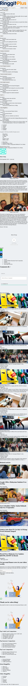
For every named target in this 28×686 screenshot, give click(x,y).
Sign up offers (3, 15)
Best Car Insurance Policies (8, 644)
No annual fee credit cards (5, 18)
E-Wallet (4, 136)
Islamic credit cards (4, 29)
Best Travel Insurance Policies (9, 647)
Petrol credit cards (3, 25)
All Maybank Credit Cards (8, 636)
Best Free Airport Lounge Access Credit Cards (12, 633)
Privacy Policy (6, 669)
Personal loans (3, 38)
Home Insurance (3, 70)
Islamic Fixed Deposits (4, 60)
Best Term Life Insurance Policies (9, 643)
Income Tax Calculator (4, 104)
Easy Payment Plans (4, 45)
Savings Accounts (3, 55)
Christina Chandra (3, 328)
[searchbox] (14, 7)
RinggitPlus (2, 310)
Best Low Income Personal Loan (9, 654)
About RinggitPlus (4, 107)
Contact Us (2, 112)
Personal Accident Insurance (6, 78)
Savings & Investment (5, 51)
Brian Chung (3, 156)
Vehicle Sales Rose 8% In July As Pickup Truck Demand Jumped (13, 530)
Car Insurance (3, 68)
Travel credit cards (4, 32)
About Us (2, 110)
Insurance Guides (3, 101)
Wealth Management (4, 62)
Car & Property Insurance (5, 66)
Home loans (2, 40)
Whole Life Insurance (4, 86)
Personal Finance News (7, 143)
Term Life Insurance (4, 84)
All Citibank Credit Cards (8, 637)
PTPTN (5, 261)
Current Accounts (3, 58)
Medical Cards (3, 89)
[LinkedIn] (14, 257)
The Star (5, 226)
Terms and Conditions (4, 120)
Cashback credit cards (4, 20)
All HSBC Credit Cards (7, 638)
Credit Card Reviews (7, 661)
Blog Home (5, 134)
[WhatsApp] (14, 250)
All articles (2, 97)
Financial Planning (6, 659)
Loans (2, 35)
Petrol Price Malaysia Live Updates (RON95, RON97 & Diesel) (13, 308)
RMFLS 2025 (5, 139)
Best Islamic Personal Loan (8, 653)
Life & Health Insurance (5, 82)
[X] (14, 254)
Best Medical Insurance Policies (9, 645)
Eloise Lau (2, 347)
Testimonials (2, 114)
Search (22, 7)
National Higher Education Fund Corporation (13, 260)
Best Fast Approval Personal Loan (10, 652)
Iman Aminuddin (3, 486)
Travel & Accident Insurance (6, 74)
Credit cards (2, 12)
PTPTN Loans (7, 263)
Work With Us (6, 667)
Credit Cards (5, 10)
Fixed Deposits (3, 53)
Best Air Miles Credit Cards (8, 635)
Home (1, 10)
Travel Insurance (3, 76)
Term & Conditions (7, 670)
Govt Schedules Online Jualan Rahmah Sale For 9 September (13, 506)
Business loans (3, 47)
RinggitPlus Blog (6, 660)
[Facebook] (14, 252)
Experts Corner (6, 138)
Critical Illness (3, 91)
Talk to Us (5, 666)
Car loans (2, 42)
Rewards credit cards (4, 23)
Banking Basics (3, 99)
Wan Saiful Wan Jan (8, 264)
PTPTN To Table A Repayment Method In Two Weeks (14, 144)
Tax (3, 137)
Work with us (3, 117)
